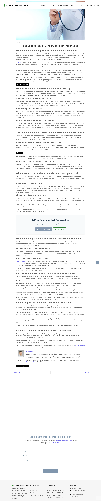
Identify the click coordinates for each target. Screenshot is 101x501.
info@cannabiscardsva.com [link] (64, 440)
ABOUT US (73, 5)
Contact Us (19, 152)
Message (25, 460)
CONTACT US (34, 490)
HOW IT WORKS (59, 229)
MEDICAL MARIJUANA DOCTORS (56, 490)
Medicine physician (54, 353)
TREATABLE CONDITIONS (37, 495)
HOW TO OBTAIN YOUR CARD (38, 5)
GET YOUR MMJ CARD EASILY (55, 493)
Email (24, 451)
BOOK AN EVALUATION (43, 229)
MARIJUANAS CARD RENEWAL (55, 497)
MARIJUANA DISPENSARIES (63, 5)
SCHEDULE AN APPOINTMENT (92, 5)
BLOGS (32, 493)
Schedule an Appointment (22, 84)
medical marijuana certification (29, 361)
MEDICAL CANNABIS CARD (54, 495)
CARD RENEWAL (50, 5)
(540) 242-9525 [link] (55, 443)
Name (24, 447)
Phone (25, 455)
